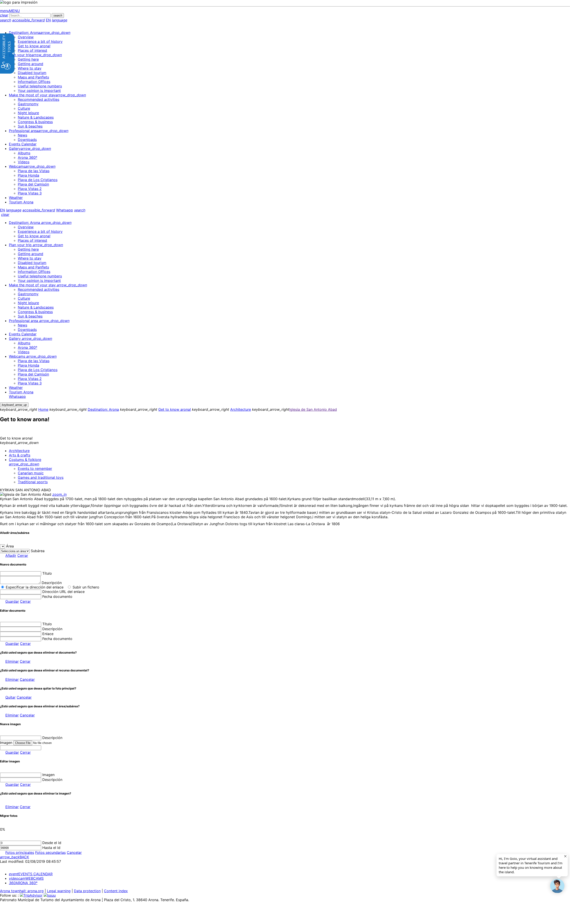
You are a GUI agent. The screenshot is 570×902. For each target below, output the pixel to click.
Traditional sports (33, 482)
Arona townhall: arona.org (22, 891)
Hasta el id (51, 847)
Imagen (48, 774)
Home (43, 409)
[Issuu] (50, 895)
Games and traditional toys (40, 477)
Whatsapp (64, 210)
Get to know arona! (174, 409)
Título (47, 573)
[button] (557, 886)
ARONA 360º (23, 883)
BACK (14, 857)
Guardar (12, 601)
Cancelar (27, 679)
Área (10, 546)
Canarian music (31, 473)
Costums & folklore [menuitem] (25, 461)
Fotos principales (19, 852)
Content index (116, 891)
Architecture (240, 409)
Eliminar (12, 661)
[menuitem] (39, 32)
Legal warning (59, 891)
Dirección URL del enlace (63, 591)
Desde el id (51, 842)
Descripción (52, 582)
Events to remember (35, 468)
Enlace (47, 634)
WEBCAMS (26, 878)
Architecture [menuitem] (19, 450)
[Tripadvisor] (31, 895)
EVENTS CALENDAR (31, 874)
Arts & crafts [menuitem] (19, 455)
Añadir (10, 555)
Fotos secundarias (50, 852)
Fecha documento (57, 596)
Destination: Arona (103, 409)
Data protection (87, 891)
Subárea (38, 551)
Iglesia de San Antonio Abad (313, 409)
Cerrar (22, 555)
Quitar (10, 697)
